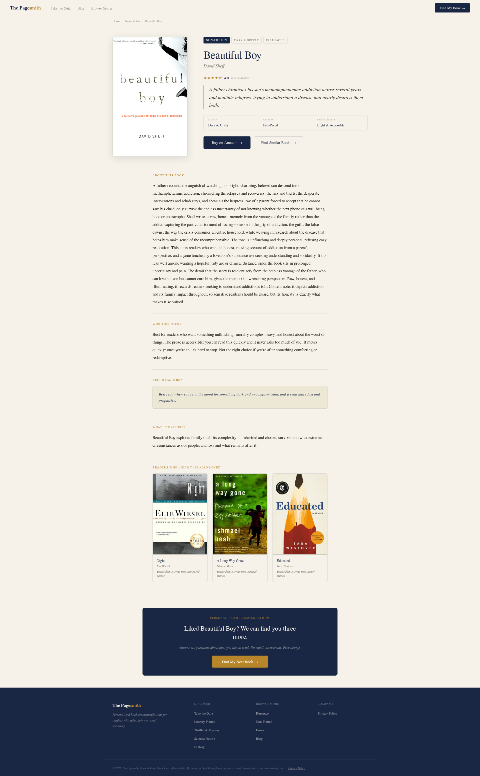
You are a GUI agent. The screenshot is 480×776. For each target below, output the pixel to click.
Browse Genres (101, 8)
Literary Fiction (205, 721)
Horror (260, 730)
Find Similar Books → (278, 142)
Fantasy (199, 747)
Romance (262, 713)
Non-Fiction (132, 21)
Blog (81, 8)
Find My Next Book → (240, 661)
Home (116, 21)
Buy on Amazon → (227, 142)
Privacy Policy (328, 713)
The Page (25, 7)
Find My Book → (452, 7)
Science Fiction (204, 738)
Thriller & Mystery (207, 730)
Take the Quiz (60, 8)
